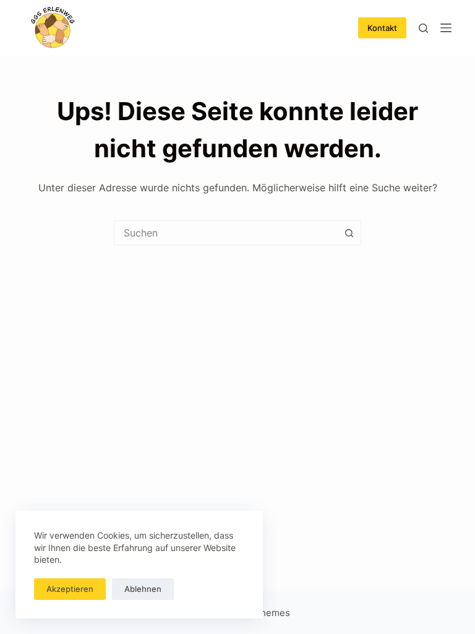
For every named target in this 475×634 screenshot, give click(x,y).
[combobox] (225, 232)
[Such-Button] (349, 233)
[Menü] (445, 27)
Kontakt (382, 28)
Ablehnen (142, 589)
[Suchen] (423, 28)
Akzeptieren (69, 589)
